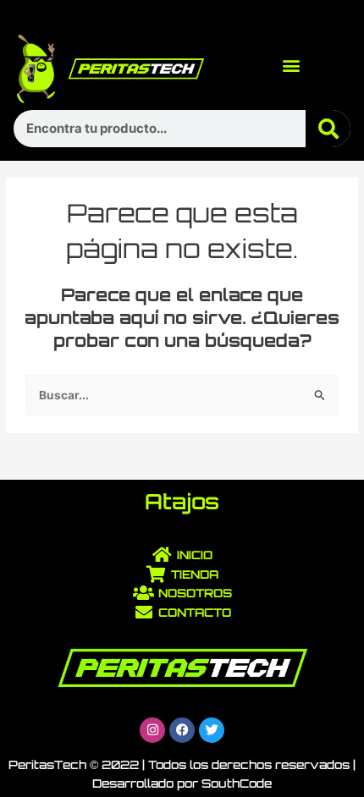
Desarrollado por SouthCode (182, 783)
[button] (292, 65)
